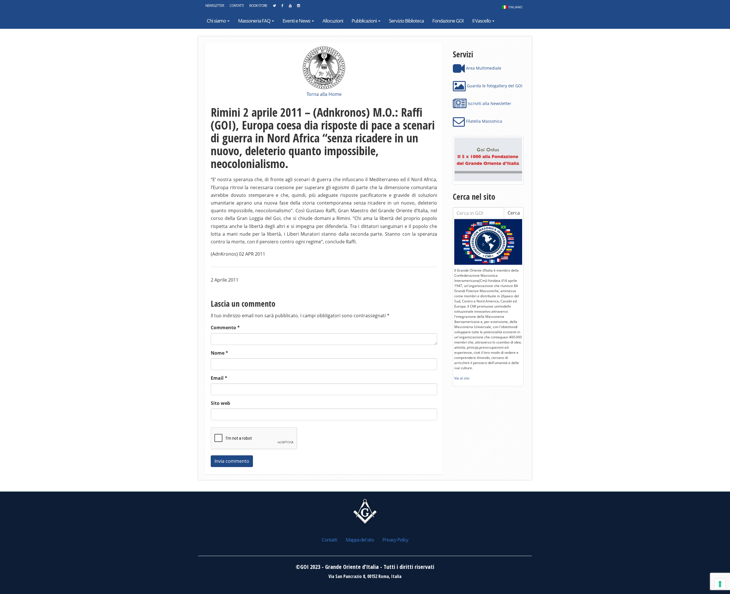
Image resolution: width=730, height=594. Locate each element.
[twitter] (274, 7)
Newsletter (214, 5)
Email (219, 378)
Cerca (514, 213)
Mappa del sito (360, 539)
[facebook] (282, 7)
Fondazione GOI (448, 20)
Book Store (258, 5)
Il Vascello (482, 20)
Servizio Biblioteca (406, 20)
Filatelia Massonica (483, 121)
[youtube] (290, 7)
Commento (225, 327)
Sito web (220, 403)
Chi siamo (217, 20)
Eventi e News (297, 20)
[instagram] (298, 7)
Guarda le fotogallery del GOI (494, 85)
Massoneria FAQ (254, 20)
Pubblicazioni (365, 20)
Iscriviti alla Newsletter (489, 103)
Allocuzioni (333, 20)
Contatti (237, 5)
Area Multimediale (483, 68)
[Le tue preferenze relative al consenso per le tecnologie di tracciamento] (720, 584)
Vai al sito (461, 378)
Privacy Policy (395, 539)
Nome (219, 353)
